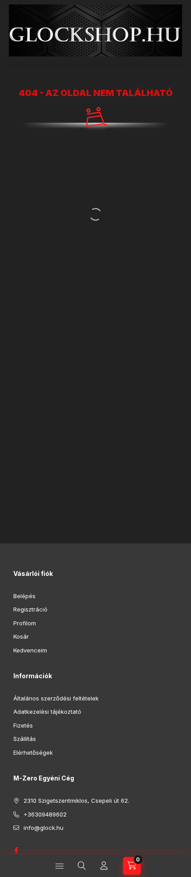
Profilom (24, 623)
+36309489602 (45, 814)
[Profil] (104, 866)
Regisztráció (30, 609)
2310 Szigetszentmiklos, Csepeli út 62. (76, 800)
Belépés (24, 595)
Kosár (21, 636)
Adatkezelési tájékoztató (47, 711)
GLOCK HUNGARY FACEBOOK (16, 850)
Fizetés (23, 725)
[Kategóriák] (59, 866)
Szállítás (24, 738)
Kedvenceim (30, 650)
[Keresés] (82, 866)
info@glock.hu (44, 827)
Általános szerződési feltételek (56, 698)
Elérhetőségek (33, 752)
